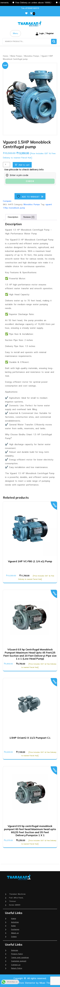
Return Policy (16, 968)
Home (5, 56)
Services (14, 950)
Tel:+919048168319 (30, 8)
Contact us (15, 964)
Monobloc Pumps (31, 56)
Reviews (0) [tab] (28, 217)
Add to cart (24, 165)
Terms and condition (20, 957)
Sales (13, 925)
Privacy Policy (17, 954)
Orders (14, 936)
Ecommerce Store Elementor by (30, 983)
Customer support (18, 961)
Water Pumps (16, 56)
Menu (15, 33)
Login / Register (46, 33)
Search (54, 41)
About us (15, 933)
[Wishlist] (27, 13)
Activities (15, 922)
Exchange (15, 929)
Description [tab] (13, 217)
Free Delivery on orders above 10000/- (27, 2)
